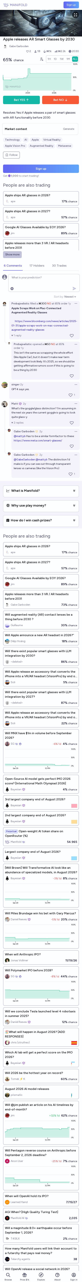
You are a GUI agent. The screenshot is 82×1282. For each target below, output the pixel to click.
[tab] (13, 266)
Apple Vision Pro (15, 145)
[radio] (49, 59)
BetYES (19, 100)
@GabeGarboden (24, 459)
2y (21, 384)
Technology (12, 139)
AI (25, 139)
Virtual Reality (52, 139)
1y (69, 303)
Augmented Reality (41, 145)
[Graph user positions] (41, 59)
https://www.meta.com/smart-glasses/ (38, 440)
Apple (35, 139)
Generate (68, 129)
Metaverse (64, 145)
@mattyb (20, 436)
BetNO (58, 100)
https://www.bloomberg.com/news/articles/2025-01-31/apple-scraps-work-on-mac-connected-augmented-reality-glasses (44, 326)
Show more (12, 254)
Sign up (71, 4)
